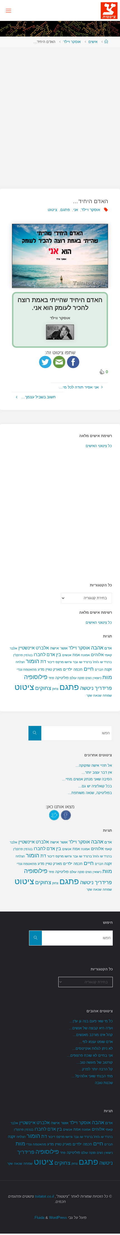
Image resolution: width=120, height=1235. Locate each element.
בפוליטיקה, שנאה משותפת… (90, 793)
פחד (51, 678)
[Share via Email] (59, 361)
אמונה (85, 655)
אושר (64, 648)
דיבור (50, 662)
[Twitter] (54, 815)
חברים (99, 669)
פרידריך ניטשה (96, 688)
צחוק (55, 688)
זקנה (108, 669)
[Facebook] (66, 815)
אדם (108, 648)
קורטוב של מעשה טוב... (94, 1062)
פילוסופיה (35, 677)
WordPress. (50, 1217)
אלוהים (97, 655)
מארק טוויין (53, 669)
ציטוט (52, 209)
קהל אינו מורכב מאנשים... (93, 1035)
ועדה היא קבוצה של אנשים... (91, 1028)
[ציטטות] (109, 10)
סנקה (81, 678)
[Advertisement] (60, 115)
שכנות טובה (104, 1083)
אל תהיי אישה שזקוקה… (93, 765)
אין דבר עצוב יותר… (96, 772)
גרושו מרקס (64, 662)
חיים (89, 669)
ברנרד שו (106, 662)
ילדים (67, 669)
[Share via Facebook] (73, 361)
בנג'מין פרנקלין (23, 655)
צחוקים (43, 688)
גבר (75, 662)
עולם (73, 678)
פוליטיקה (62, 678)
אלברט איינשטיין (33, 647)
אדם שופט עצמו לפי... (96, 1042)
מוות (107, 677)
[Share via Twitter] (45, 361)
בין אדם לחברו (47, 654)
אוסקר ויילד (72, 42)
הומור (32, 661)
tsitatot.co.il (44, 1196)
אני (75, 209)
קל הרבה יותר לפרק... (96, 1069)
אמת (76, 655)
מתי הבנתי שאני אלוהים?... (92, 1076)
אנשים (66, 655)
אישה (54, 648)
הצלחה (20, 662)
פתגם (65, 209)
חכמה (78, 669)
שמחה (107, 695)
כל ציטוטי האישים (99, 446)
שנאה (97, 695)
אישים (92, 42)
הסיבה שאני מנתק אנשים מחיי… (87, 779)
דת (43, 661)
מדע (41, 669)
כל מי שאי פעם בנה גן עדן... (91, 1021)
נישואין (97, 678)
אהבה (97, 648)
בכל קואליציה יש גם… (95, 786)
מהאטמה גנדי (27, 670)
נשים (88, 678)
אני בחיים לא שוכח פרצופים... (90, 1055)
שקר (89, 695)
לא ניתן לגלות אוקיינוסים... (92, 1048)
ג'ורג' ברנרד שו (89, 662)
